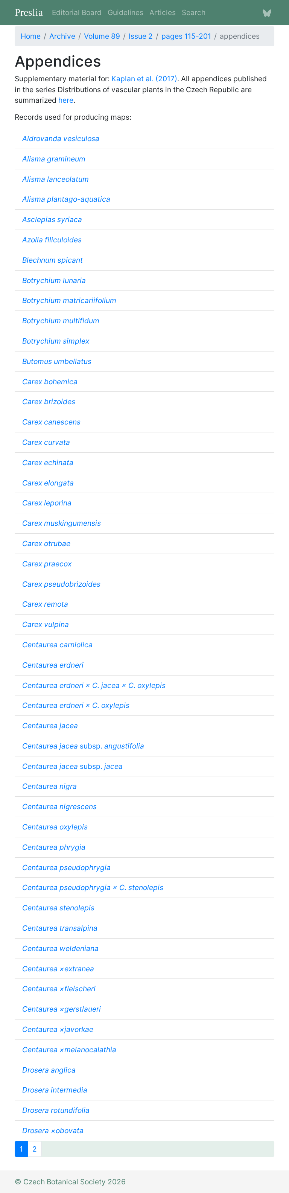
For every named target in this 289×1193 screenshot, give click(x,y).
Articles (162, 12)
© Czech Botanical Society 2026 (70, 1181)
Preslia (29, 12)
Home (31, 36)
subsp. (83, 745)
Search (193, 12)
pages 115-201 (186, 36)
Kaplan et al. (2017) (144, 78)
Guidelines (125, 12)
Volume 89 (102, 36)
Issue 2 (141, 36)
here (65, 100)
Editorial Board (77, 12)
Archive (62, 36)
